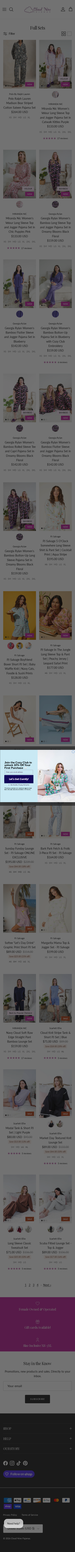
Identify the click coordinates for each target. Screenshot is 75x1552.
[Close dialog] (73, 751)
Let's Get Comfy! (19, 779)
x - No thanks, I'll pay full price (18, 785)
